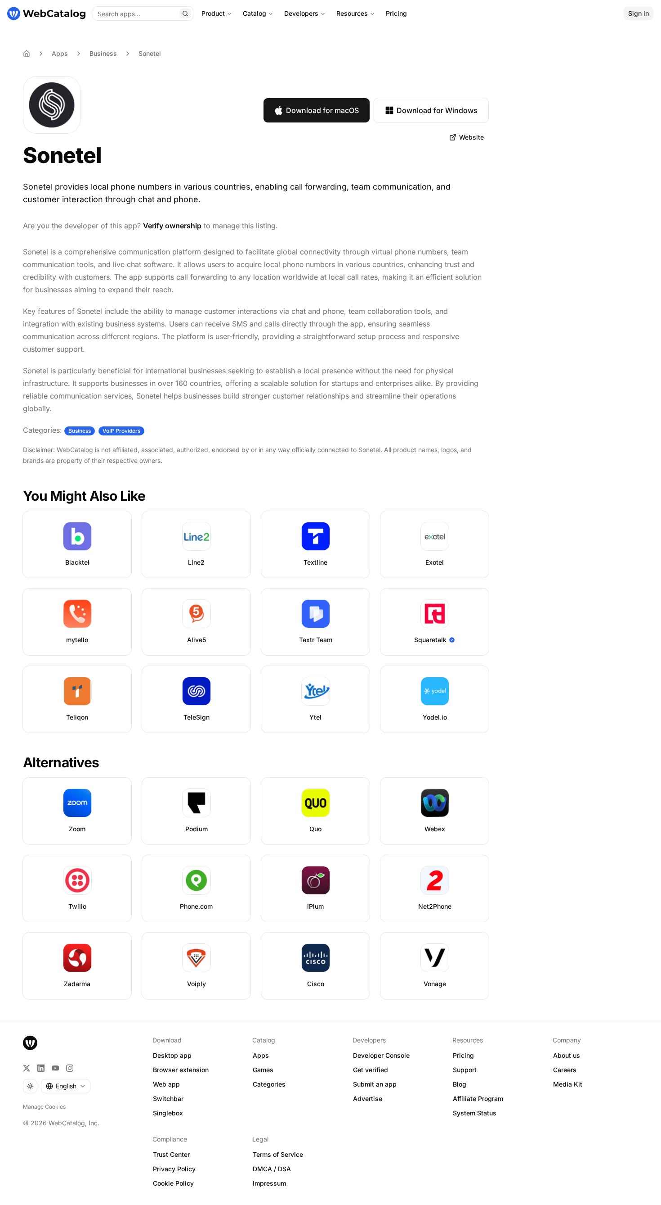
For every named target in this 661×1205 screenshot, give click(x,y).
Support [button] (465, 1070)
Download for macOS (322, 110)
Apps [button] (261, 1055)
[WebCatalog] (30, 1043)
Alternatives (61, 762)
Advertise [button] (367, 1098)
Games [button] (263, 1070)
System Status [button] (474, 1113)
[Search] (185, 13)
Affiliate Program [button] (478, 1098)
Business (103, 53)
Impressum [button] (269, 1183)
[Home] (46, 13)
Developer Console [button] (381, 1055)
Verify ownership (172, 225)
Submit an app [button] (375, 1084)
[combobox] (65, 1086)
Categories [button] (269, 1084)
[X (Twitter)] (26, 1068)
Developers (301, 13)
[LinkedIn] (41, 1068)
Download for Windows (437, 110)
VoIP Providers (121, 430)
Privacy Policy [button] (174, 1169)
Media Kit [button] (567, 1084)
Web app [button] (166, 1084)
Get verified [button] (370, 1070)
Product (213, 13)
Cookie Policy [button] (173, 1183)
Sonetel (149, 53)
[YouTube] (55, 1068)
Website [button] (471, 137)
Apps (60, 53)
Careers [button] (564, 1070)
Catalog (254, 13)
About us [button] (566, 1055)
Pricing (396, 13)
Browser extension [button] (181, 1070)
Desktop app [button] (172, 1055)
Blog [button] (459, 1084)
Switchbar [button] (168, 1098)
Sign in (638, 13)
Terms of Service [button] (278, 1154)
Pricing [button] (463, 1055)
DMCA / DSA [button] (272, 1169)
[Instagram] (69, 1068)
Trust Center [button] (171, 1154)
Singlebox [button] (168, 1113)
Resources (352, 13)
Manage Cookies (44, 1106)
